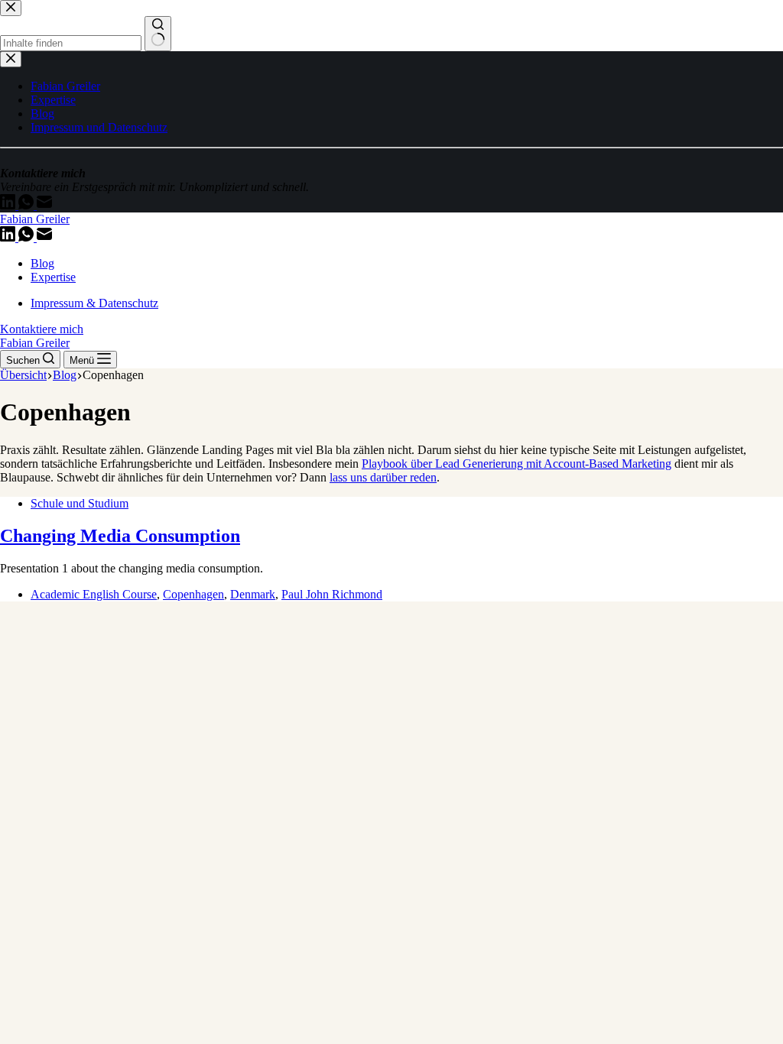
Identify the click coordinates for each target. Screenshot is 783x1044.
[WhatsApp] (27, 237)
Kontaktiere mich (41, 329)
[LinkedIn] (9, 237)
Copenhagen (193, 594)
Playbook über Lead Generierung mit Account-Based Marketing (516, 463)
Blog (42, 263)
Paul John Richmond (331, 594)
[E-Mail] (44, 237)
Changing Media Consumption (120, 536)
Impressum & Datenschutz (94, 303)
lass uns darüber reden (383, 477)
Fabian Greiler (35, 218)
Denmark (252, 594)
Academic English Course (94, 594)
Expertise (53, 277)
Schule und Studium (79, 503)
